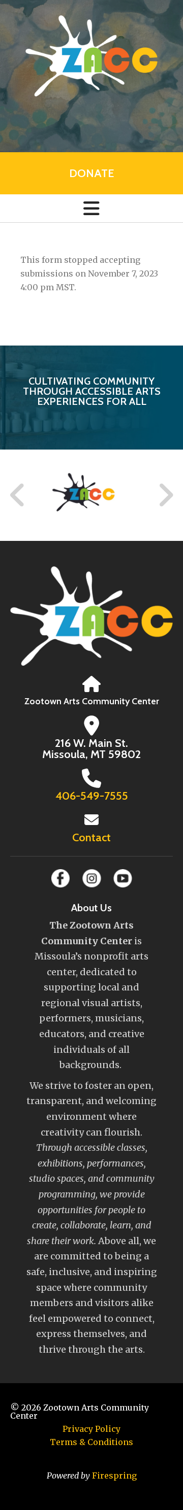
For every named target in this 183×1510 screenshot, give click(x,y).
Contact (91, 837)
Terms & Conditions (91, 1442)
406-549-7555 (91, 796)
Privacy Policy (91, 1429)
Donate (91, 173)
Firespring (114, 1475)
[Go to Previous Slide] (17, 495)
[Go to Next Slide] (165, 495)
